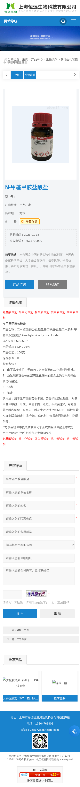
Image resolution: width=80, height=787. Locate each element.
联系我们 (52, 284)
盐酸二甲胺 (23, 630)
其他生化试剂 (69, 59)
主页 (25, 59)
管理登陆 (54, 759)
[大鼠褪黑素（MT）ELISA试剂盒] (20, 683)
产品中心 (37, 59)
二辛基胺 (21, 639)
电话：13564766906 (40, 723)
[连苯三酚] (60, 683)
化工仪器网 (42, 759)
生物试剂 (51, 59)
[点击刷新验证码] (36, 593)
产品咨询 (19, 284)
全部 (17, 74)
